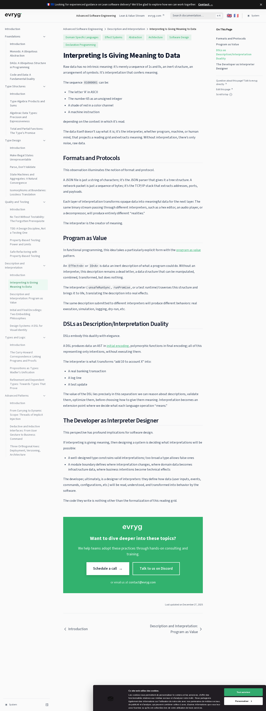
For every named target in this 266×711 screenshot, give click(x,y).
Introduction (12, 29)
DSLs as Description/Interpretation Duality (233, 54)
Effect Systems (113, 37)
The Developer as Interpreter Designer (235, 66)
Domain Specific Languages (82, 37)
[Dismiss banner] (261, 4)
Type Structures (15, 86)
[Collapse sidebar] (47, 705)
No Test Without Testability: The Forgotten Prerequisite (27, 219)
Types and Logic (15, 337)
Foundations (12, 37)
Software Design (179, 37)
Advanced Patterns (17, 396)
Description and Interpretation (15, 265)
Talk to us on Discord (156, 568)
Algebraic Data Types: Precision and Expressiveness (23, 117)
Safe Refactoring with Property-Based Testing (25, 254)
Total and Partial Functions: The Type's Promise (26, 131)
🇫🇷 (236, 16)
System (255, 15)
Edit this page (223, 89)
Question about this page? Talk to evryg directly (236, 82)
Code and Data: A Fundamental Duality (22, 77)
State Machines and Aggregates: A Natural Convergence (23, 179)
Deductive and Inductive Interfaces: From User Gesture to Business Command (25, 432)
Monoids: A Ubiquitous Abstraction (23, 53)
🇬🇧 (229, 16)
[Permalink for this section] (123, 158)
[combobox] (196, 15)
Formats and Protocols (231, 39)
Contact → (205, 4)
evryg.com (154, 16)
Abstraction (135, 37)
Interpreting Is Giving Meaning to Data (24, 285)
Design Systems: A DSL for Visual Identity (26, 328)
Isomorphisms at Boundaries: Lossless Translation (28, 192)
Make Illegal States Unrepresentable (21, 157)
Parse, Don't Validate (23, 167)
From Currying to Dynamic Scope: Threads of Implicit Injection (26, 415)
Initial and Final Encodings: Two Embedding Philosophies (26, 314)
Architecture (156, 37)
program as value (188, 250)
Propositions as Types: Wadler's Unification (24, 370)
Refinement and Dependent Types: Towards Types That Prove (28, 384)
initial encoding (118, 346)
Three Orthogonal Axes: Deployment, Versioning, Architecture (25, 450)
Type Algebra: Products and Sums (27, 103)
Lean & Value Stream (132, 16)
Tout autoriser (243, 692)
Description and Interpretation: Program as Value (26, 298)
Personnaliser (242, 701)
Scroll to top (222, 94)
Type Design (13, 140)
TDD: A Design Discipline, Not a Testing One (28, 231)
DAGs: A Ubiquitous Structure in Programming (28, 65)
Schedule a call (108, 569)
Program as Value (227, 44)
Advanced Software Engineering (96, 16)
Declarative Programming (81, 45)
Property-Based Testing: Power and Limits (25, 242)
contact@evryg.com (142, 582)
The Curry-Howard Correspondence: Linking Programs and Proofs (25, 356)
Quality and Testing (17, 202)
